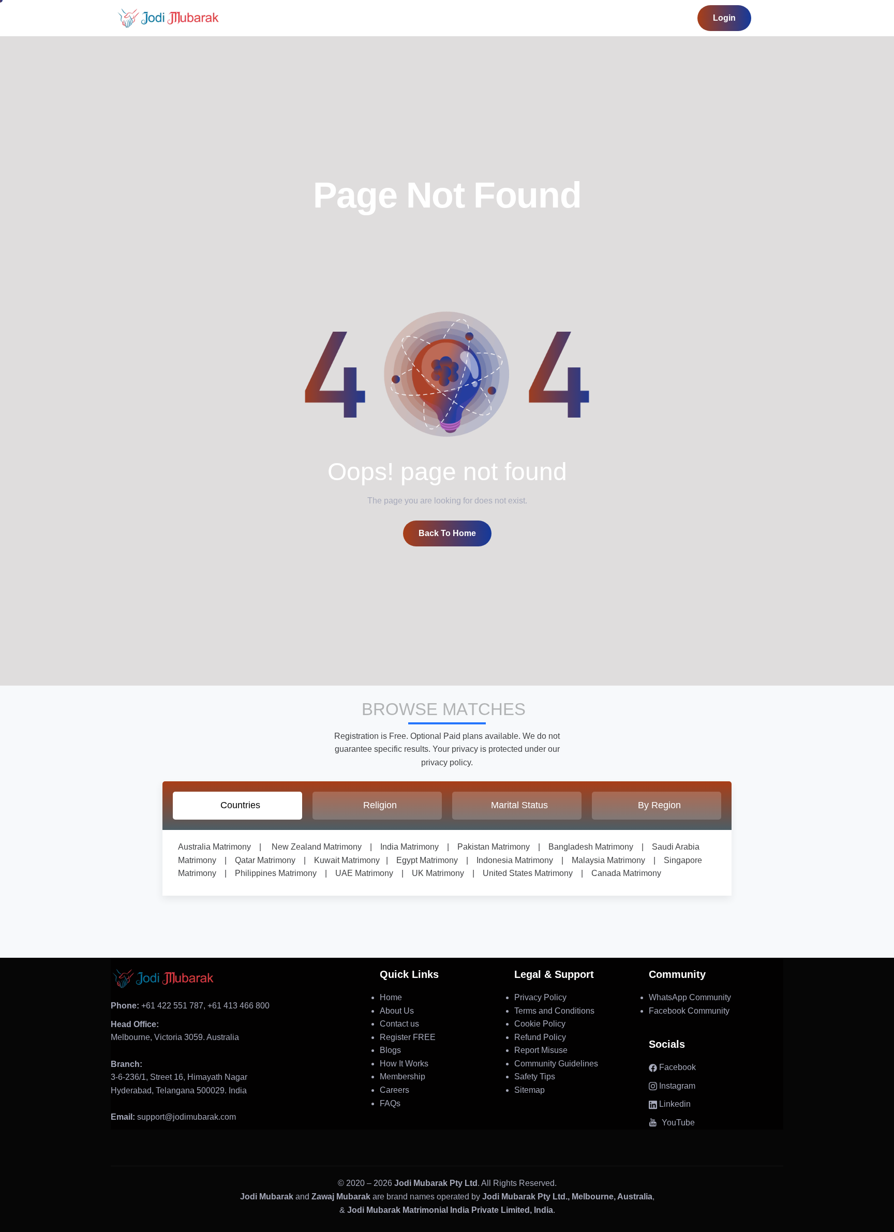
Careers (394, 1090)
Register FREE (408, 1037)
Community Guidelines (556, 1063)
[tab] (237, 806)
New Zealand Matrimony (317, 846)
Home (391, 997)
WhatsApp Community (690, 997)
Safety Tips (534, 1076)
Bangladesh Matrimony (586, 846)
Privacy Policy (540, 997)
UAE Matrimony (360, 873)
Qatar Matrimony (261, 860)
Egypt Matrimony (423, 860)
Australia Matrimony (214, 846)
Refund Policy (540, 1037)
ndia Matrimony (410, 846)
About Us (397, 1010)
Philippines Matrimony (272, 873)
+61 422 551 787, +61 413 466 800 (190, 1005)
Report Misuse (541, 1050)
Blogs (390, 1050)
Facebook (676, 1067)
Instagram (676, 1085)
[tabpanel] (447, 863)
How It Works (404, 1063)
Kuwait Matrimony (343, 860)
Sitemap (529, 1090)
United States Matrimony (523, 873)
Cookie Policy (539, 1023)
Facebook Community (689, 1010)
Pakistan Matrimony (489, 846)
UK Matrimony (434, 873)
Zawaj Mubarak (340, 1196)
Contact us (399, 1023)
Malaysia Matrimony (604, 860)
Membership (402, 1076)
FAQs (390, 1103)
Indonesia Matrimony (510, 860)
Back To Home (447, 533)
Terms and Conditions (554, 1010)
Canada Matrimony (622, 873)
